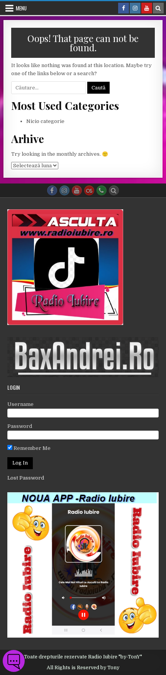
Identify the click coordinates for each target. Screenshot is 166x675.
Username (20, 404)
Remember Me (31, 448)
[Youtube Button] (77, 190)
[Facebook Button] (52, 190)
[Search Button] (114, 190)
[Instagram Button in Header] (135, 8)
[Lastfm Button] (89, 190)
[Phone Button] (102, 190)
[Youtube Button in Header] (146, 8)
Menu (21, 8)
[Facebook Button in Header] (123, 8)
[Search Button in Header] (158, 8)
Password (19, 426)
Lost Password (25, 478)
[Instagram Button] (64, 190)
